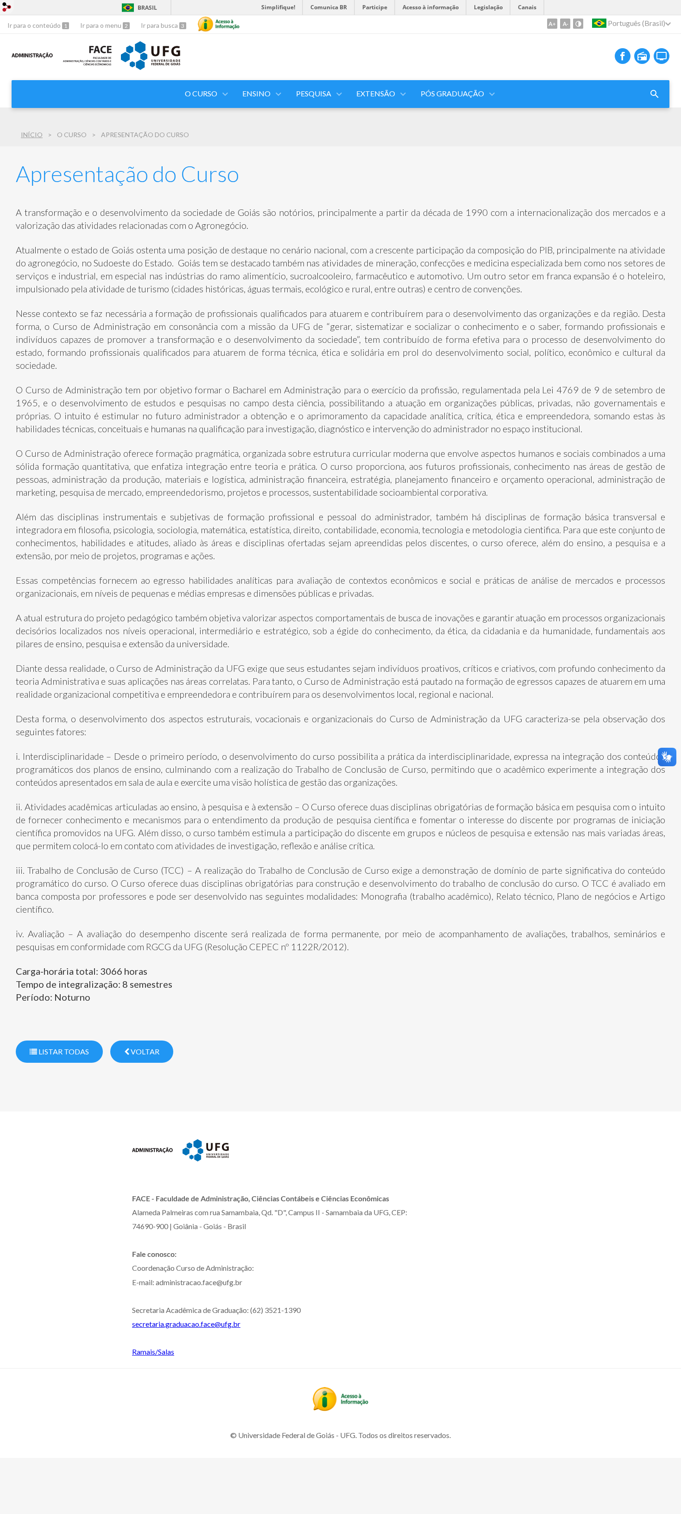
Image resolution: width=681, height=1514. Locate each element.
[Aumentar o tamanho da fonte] (552, 24)
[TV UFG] (661, 56)
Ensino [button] (256, 93)
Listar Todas (63, 1051)
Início (32, 135)
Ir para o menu (101, 25)
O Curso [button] (201, 93)
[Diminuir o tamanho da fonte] (565, 24)
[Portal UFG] (150, 67)
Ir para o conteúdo (34, 25)
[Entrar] (7, 8)
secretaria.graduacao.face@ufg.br (186, 1323)
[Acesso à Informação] (219, 24)
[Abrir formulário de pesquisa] (654, 94)
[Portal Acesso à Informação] (340, 1408)
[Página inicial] (32, 63)
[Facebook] (623, 56)
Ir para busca (160, 25)
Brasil (147, 8)
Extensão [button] (375, 93)
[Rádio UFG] (642, 56)
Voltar (144, 1051)
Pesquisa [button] (313, 93)
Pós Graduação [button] (452, 93)
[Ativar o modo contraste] (578, 24)
